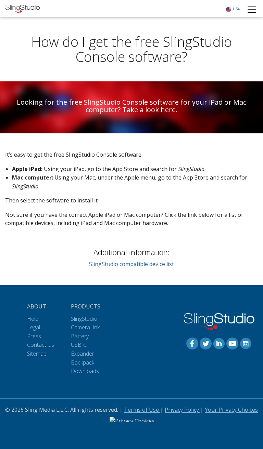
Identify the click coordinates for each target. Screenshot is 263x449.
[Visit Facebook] (192, 343)
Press (34, 336)
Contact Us (40, 344)
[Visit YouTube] (232, 343)
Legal (33, 327)
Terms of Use (142, 409)
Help (32, 318)
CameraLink (85, 327)
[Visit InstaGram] (246, 343)
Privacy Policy (182, 409)
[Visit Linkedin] (219, 343)
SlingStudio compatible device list (131, 264)
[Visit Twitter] (206, 343)
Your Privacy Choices (231, 409)
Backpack (82, 362)
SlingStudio (84, 318)
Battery (80, 336)
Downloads (85, 371)
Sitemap (37, 353)
